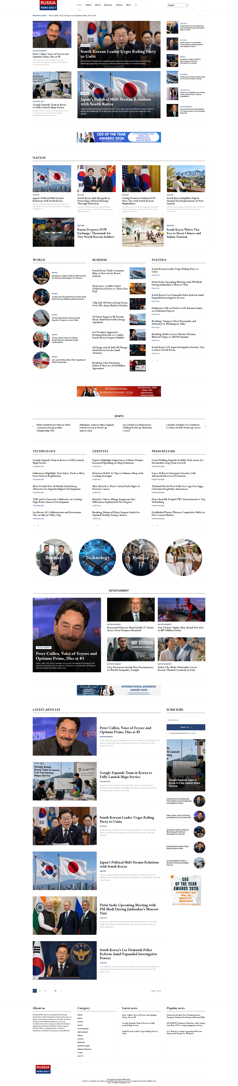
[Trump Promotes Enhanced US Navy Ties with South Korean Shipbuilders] (141, 178)
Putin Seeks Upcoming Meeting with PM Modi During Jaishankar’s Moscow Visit (192, 28)
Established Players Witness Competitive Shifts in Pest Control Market (178, 514)
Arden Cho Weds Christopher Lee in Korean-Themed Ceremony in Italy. (177, 669)
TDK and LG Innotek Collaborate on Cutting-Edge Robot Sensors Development (58, 501)
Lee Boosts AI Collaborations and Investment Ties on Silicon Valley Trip (57, 514)
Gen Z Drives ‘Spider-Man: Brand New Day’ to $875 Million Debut (181, 629)
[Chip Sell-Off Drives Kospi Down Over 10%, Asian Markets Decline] (138, 304)
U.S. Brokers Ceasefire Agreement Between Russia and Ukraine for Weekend (184, 1032)
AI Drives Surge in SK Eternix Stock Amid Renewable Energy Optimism (108, 319)
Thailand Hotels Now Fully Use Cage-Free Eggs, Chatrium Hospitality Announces (178, 488)
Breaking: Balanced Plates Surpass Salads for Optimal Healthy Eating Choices (116, 514)
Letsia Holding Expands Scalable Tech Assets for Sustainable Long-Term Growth (177, 461)
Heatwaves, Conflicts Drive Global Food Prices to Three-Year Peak (110, 288)
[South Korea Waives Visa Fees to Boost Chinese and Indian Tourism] (143, 232)
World (182, 57)
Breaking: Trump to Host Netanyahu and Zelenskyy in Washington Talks (174, 322)
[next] (203, 15)
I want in (184, 727)
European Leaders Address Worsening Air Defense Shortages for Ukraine (190, 61)
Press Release (158, 466)
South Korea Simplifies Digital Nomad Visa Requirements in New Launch (185, 200)
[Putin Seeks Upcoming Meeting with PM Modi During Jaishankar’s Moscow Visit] (172, 27)
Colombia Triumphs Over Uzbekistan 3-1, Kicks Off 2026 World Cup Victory (183, 426)
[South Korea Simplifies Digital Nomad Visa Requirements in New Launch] (186, 178)
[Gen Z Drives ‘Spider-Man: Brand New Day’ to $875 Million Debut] (181, 610)
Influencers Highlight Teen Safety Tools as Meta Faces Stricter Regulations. (192, 94)
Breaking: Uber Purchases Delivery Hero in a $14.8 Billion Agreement (108, 365)
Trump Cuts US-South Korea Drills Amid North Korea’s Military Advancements (69, 298)
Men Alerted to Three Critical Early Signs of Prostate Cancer (116, 488)
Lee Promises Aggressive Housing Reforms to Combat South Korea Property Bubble (108, 334)
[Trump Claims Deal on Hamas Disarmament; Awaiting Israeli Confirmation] (41, 339)
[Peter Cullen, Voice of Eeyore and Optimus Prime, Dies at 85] (52, 34)
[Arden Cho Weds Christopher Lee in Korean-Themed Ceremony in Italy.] (181, 649)
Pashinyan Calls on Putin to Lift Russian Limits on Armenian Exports (177, 309)
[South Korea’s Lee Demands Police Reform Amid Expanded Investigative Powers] (172, 44)
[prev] (199, 15)
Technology (38, 101)
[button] (136, 5)
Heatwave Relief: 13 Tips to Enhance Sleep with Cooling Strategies (117, 474)
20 (55, 991)
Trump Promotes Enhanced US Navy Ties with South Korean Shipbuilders (138, 200)
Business (184, 74)
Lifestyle (96, 466)
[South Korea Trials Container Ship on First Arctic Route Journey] (172, 77)
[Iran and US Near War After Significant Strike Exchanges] (41, 360)
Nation (85, 93)
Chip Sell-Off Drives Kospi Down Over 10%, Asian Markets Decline (110, 304)
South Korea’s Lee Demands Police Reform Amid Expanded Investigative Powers (191, 44)
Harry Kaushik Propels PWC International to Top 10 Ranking (178, 501)
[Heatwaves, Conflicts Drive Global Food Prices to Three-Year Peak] (138, 288)
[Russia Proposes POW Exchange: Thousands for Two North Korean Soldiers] (53, 232)
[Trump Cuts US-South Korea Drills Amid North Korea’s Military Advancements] (41, 297)
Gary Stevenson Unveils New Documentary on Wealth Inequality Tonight (130, 669)
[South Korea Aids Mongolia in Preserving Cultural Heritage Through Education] (96, 178)
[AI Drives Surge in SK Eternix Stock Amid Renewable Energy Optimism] (138, 319)
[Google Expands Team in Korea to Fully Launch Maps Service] (52, 85)
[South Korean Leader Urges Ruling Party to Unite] (65, 826)
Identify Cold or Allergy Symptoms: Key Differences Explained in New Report (113, 501)
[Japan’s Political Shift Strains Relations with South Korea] (52, 178)
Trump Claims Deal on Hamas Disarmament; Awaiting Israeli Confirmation (65, 340)
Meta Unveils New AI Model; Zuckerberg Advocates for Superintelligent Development (57, 488)
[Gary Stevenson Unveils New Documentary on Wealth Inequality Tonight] (131, 649)
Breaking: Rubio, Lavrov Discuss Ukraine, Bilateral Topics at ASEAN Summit (174, 335)
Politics (85, 45)
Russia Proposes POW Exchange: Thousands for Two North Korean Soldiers (95, 233)
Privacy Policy (191, 733)
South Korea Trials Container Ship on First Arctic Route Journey (192, 78)
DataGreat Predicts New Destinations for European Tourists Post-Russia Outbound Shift (186, 1016)
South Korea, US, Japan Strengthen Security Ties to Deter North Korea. (178, 348)
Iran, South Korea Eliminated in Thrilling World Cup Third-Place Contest (137, 427)
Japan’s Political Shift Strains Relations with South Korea (116, 101)
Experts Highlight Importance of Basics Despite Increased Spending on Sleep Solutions (117, 461)
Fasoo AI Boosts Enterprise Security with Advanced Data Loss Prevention (174, 474)
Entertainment (40, 51)
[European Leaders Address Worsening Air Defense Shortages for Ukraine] (172, 60)
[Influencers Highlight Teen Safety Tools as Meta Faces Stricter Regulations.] (172, 93)
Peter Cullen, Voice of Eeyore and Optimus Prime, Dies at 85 (51, 55)
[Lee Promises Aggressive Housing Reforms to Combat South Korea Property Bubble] (138, 335)
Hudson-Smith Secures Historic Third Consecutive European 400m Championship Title (53, 427)
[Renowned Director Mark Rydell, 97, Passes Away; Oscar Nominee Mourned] (172, 110)
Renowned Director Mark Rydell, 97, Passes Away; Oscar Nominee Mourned (192, 111)
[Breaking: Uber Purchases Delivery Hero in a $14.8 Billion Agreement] (138, 365)
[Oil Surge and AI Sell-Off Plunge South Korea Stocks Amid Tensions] (138, 350)
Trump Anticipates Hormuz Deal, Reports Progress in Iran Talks (66, 319)
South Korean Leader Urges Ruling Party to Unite (118, 53)
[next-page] (157, 360)
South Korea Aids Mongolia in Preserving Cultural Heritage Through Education (93, 200)
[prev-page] (153, 360)
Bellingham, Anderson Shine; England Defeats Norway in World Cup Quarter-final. (97, 427)
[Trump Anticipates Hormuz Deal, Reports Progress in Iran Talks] (41, 318)
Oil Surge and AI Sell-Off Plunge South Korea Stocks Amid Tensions (109, 350)
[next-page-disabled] (205, 426)
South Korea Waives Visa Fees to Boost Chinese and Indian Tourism (184, 233)
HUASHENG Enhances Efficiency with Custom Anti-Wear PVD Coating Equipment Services (186, 1024)
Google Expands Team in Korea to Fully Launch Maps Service (73, 15)
